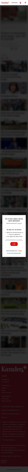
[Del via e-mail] (16, 49)
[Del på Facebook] (11, 49)
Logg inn (20, 3)
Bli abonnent (15, 2)
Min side (4, 460)
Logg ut (3, 462)
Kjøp (14, 244)
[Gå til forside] (5, 3)
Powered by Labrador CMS (14, 469)
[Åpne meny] (25, 2)
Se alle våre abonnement (14, 253)
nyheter (4, 54)
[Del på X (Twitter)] (14, 49)
